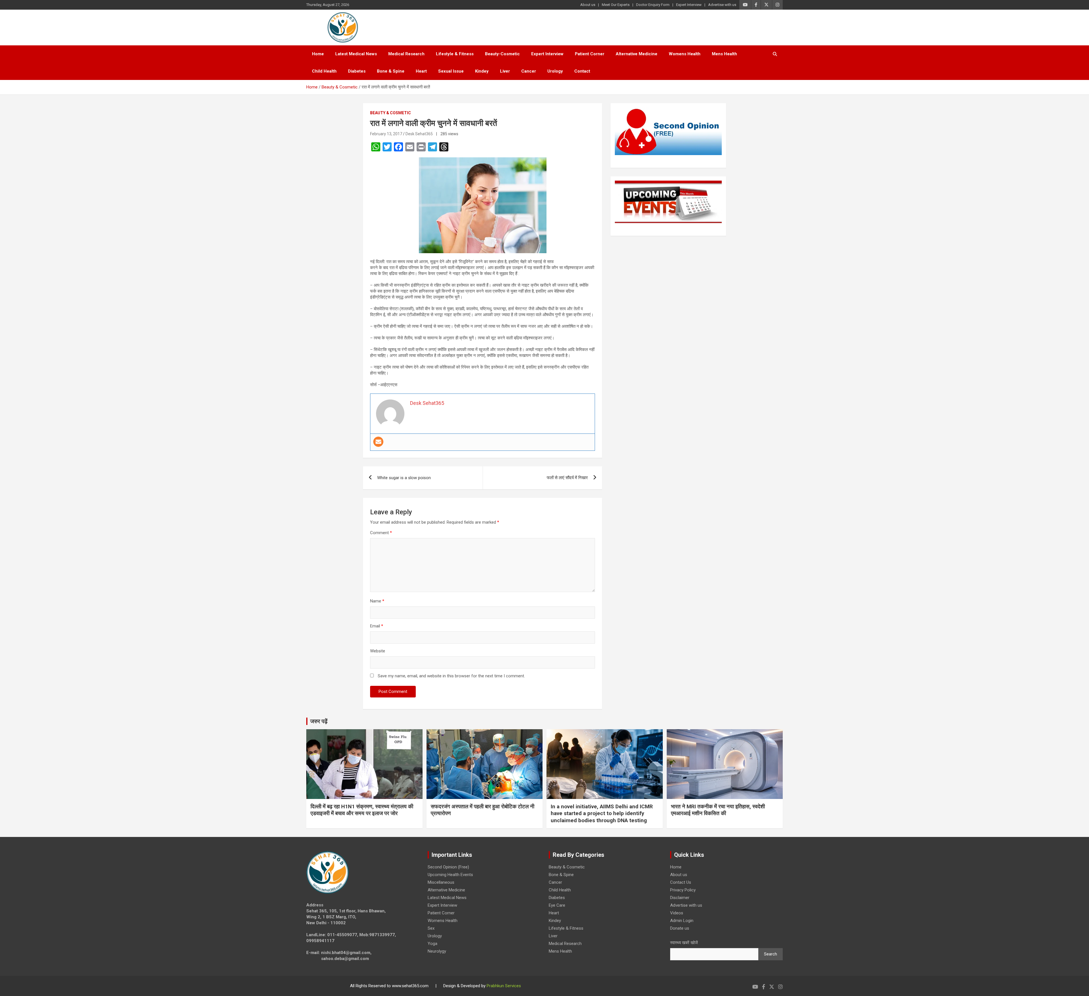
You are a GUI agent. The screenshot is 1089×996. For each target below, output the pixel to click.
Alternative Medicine (636, 53)
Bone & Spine (390, 71)
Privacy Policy (683, 890)
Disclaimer (679, 897)
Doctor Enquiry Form (653, 5)
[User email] (378, 442)
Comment (381, 532)
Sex (431, 928)
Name (377, 601)
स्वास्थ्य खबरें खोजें (684, 942)
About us (587, 5)
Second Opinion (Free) (448, 867)
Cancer (528, 71)
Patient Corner (589, 53)
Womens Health (684, 53)
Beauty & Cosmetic (390, 113)
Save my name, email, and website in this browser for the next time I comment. (451, 675)
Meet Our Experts (616, 5)
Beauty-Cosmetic (502, 53)
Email (376, 626)
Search (770, 954)
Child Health (324, 71)
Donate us (679, 928)
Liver (505, 71)
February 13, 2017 (386, 134)
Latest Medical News (356, 53)
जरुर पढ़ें (319, 721)
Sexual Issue (451, 71)
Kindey (482, 71)
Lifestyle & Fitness (455, 53)
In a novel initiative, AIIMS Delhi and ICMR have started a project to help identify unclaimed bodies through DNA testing (602, 813)
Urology (555, 71)
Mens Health (724, 53)
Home (318, 53)
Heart (421, 71)
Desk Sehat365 (419, 134)
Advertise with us (722, 5)
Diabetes (357, 71)
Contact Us (680, 882)
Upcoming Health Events (450, 874)
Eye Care (557, 905)
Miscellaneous (441, 882)
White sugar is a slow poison (404, 477)
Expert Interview (689, 5)
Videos (676, 912)
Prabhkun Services (504, 985)
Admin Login (681, 920)
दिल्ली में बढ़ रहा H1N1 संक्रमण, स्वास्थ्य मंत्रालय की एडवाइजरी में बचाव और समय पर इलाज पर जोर (362, 810)
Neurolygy (437, 951)
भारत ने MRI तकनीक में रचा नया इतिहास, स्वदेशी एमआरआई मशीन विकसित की (718, 810)
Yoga (432, 943)
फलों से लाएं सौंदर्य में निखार (567, 477)
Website (377, 651)
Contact (582, 71)
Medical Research (406, 53)
